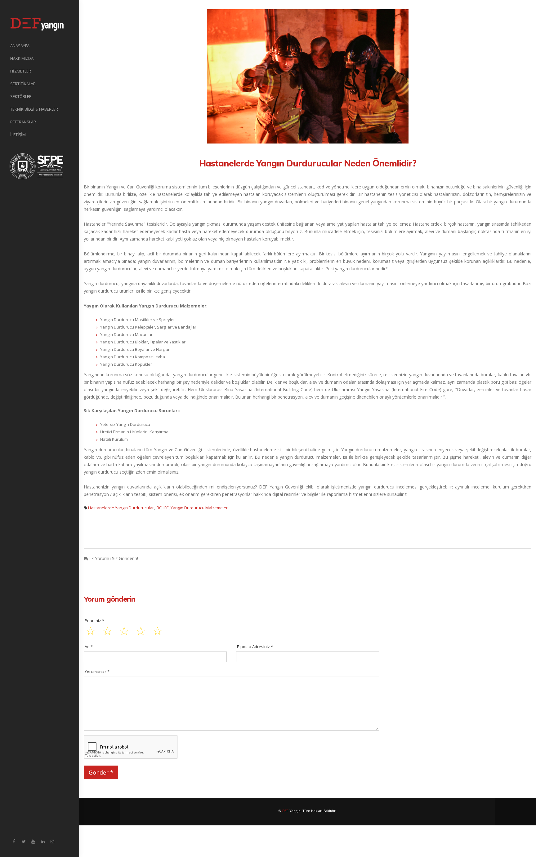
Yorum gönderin (109, 598)
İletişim (18, 134)
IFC (166, 507)
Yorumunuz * (97, 671)
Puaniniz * (94, 620)
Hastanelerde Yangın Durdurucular (121, 507)
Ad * (89, 646)
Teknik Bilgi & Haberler (34, 109)
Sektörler (21, 96)
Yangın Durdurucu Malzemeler (199, 507)
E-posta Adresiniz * (255, 646)
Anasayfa (19, 45)
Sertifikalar (23, 83)
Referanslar (23, 122)
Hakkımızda (22, 58)
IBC (159, 507)
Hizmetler (20, 71)
